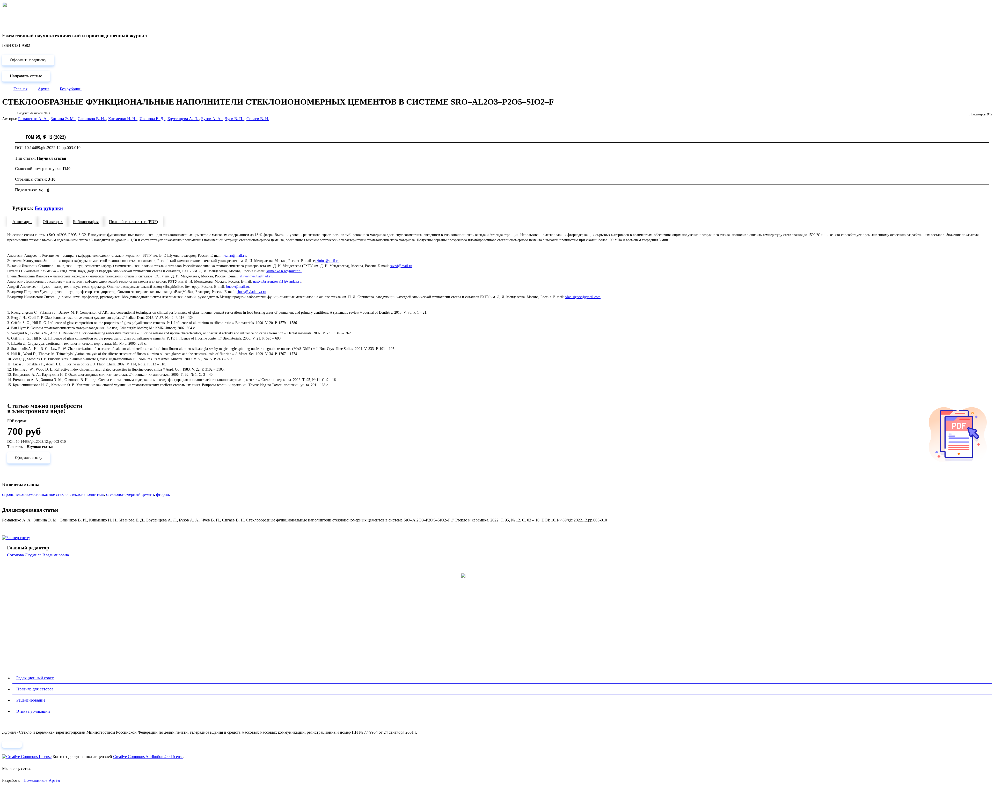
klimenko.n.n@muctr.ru (284, 271)
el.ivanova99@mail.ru (256, 276)
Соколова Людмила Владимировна (38, 555)
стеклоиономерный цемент (130, 494)
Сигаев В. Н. (257, 118)
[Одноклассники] (48, 190)
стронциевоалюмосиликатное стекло (35, 494)
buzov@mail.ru (237, 287)
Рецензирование (30, 700)
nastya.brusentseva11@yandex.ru (277, 281)
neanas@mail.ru (234, 255)
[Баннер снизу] (16, 537)
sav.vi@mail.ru (401, 266)
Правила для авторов (35, 689)
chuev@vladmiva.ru (251, 292)
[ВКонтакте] (41, 190)
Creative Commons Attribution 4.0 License (148, 756)
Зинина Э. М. (63, 118)
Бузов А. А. (212, 118)
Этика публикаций (33, 711)
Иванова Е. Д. (152, 118)
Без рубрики (49, 208)
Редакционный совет (35, 678)
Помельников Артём (42, 780)
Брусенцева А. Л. (183, 118)
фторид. (163, 494)
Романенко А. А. (33, 118)
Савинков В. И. (92, 118)
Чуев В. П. (234, 118)
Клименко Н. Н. (122, 118)
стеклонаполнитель (87, 494)
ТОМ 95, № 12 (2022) (45, 137)
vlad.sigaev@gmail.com (583, 297)
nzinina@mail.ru (327, 261)
